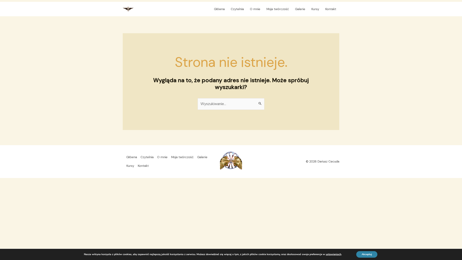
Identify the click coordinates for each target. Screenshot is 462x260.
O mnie (255, 9)
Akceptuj (367, 254)
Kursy (315, 9)
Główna (219, 9)
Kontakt (330, 9)
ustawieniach (333, 254)
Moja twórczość (277, 9)
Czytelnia (237, 9)
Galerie (300, 9)
